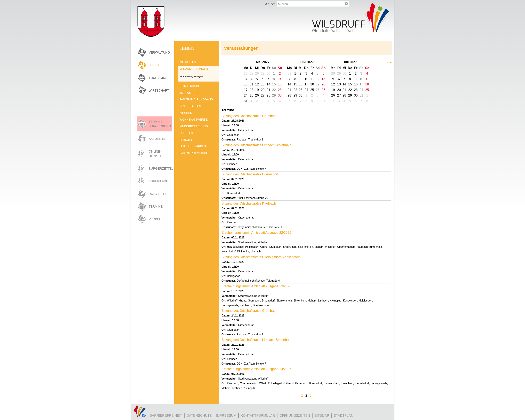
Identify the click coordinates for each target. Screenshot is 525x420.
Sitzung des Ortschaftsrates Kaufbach (248, 203)
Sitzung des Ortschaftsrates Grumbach (249, 116)
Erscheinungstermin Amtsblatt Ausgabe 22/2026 (256, 232)
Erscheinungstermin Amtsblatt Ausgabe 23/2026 (256, 286)
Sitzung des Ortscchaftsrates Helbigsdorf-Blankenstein (261, 257)
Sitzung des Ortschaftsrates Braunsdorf (249, 174)
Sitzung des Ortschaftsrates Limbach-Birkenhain (256, 145)
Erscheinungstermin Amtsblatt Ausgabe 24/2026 (256, 369)
